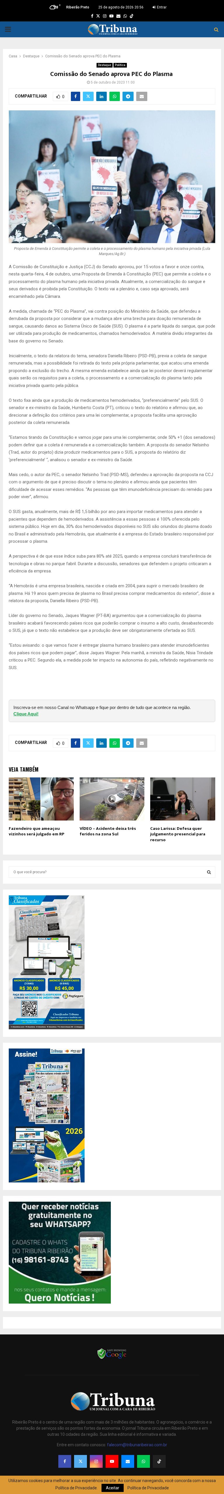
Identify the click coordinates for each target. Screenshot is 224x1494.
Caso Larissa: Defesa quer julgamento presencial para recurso (177, 834)
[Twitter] (80, 1461)
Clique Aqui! (25, 713)
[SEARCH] (209, 872)
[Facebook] (64, 1461)
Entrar (161, 7)
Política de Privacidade (148, 1488)
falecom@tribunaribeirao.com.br (137, 1444)
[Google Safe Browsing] (112, 1358)
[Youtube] (112, 1461)
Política (120, 65)
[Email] (127, 1461)
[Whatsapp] (143, 1461)
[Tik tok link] (131, 16)
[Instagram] (96, 1461)
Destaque (104, 65)
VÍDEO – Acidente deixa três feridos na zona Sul (108, 831)
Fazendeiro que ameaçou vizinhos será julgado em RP (36, 831)
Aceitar (112, 1488)
